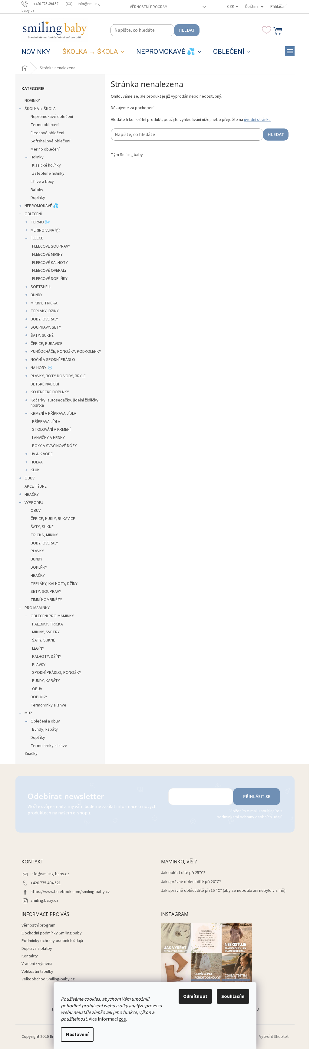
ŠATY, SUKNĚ (42, 336)
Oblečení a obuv (45, 721)
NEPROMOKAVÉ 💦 (41, 206)
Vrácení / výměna (36, 964)
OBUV (30, 478)
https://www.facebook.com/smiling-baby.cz (70, 892)
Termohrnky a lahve (48, 705)
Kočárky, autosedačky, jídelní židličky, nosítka (65, 402)
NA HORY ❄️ (41, 368)
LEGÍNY (38, 648)
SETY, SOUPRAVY (46, 592)
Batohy (37, 190)
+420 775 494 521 (46, 883)
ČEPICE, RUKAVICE (46, 344)
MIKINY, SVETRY (46, 632)
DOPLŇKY (39, 567)
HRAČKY (32, 495)
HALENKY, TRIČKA (47, 624)
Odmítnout (195, 996)
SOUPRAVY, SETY (46, 327)
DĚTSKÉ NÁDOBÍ (45, 384)
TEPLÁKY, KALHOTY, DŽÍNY (54, 584)
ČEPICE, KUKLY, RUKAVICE (53, 519)
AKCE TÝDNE (36, 486)
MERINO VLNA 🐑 (45, 230)
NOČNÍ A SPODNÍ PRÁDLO (53, 360)
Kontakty (29, 956)
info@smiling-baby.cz (50, 874)
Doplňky (38, 198)
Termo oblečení (45, 125)
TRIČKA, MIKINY (44, 535)
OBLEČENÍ (33, 214)
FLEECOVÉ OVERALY (49, 271)
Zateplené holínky (48, 174)
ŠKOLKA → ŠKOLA (40, 109)
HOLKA (37, 462)
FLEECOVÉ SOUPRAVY (51, 246)
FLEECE (37, 238)
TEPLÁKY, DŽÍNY (45, 311)
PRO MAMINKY (37, 608)
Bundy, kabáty (45, 729)
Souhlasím (233, 996)
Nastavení (77, 1034)
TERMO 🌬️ (40, 222)
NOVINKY (32, 101)
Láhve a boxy (42, 182)
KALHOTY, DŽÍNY (46, 657)
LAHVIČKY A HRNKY (48, 438)
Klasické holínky (46, 165)
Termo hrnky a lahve (49, 746)
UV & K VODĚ (42, 454)
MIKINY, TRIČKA (44, 303)
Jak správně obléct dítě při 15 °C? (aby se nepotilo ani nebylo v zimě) (223, 891)
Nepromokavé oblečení (52, 117)
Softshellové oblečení (50, 141)
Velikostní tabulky (37, 972)
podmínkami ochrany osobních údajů (249, 817)
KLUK (35, 470)
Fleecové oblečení (47, 133)
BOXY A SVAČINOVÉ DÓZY (54, 446)
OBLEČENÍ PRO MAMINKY (52, 616)
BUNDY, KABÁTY (46, 681)
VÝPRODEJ (34, 503)
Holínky (37, 157)
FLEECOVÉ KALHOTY (50, 263)
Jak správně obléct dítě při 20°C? (191, 882)
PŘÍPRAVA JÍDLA (46, 422)
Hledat (187, 30)
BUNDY (36, 295)
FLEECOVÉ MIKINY (47, 255)
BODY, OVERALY (44, 319)
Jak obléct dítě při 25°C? (183, 873)
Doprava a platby (36, 949)
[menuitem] (35, 52)
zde (122, 1019)
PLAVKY (37, 551)
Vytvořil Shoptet (274, 1037)
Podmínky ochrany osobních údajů (52, 941)
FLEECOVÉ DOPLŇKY (50, 279)
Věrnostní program (148, 7)
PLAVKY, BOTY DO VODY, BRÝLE (58, 376)
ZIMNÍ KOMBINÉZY (46, 600)
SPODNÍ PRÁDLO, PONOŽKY (56, 673)
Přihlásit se (256, 796)
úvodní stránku (257, 120)
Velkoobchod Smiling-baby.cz (48, 979)
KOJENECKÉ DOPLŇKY (50, 392)
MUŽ (28, 713)
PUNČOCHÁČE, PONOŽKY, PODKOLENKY (66, 352)
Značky (31, 754)
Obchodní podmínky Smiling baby (51, 933)
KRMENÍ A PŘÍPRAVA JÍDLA (53, 414)
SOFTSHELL (41, 287)
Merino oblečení (45, 149)
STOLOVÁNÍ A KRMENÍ (51, 430)
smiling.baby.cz (44, 901)
